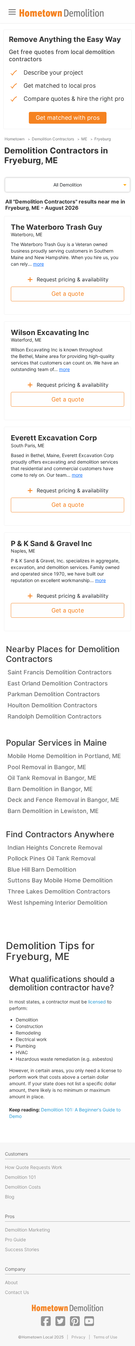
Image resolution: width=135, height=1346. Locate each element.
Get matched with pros (68, 117)
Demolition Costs (23, 1187)
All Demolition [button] (67, 184)
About (11, 1282)
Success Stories (22, 1249)
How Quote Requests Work (33, 1167)
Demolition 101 (20, 1177)
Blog (9, 1196)
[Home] (61, 13)
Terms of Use (105, 1337)
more (38, 264)
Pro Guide (15, 1239)
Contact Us (17, 1292)
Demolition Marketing (27, 1229)
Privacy (78, 1337)
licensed (97, 1001)
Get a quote (67, 293)
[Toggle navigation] (12, 12)
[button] (45, 1320)
